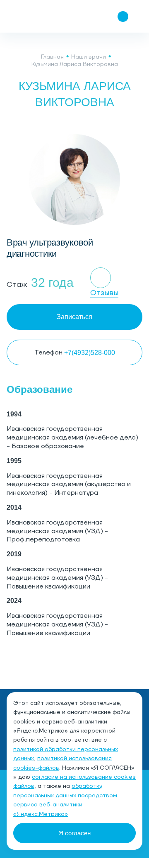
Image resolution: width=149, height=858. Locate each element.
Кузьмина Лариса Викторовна (74, 64)
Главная (52, 57)
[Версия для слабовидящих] (74, 16)
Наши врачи (88, 57)
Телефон (74, 352)
